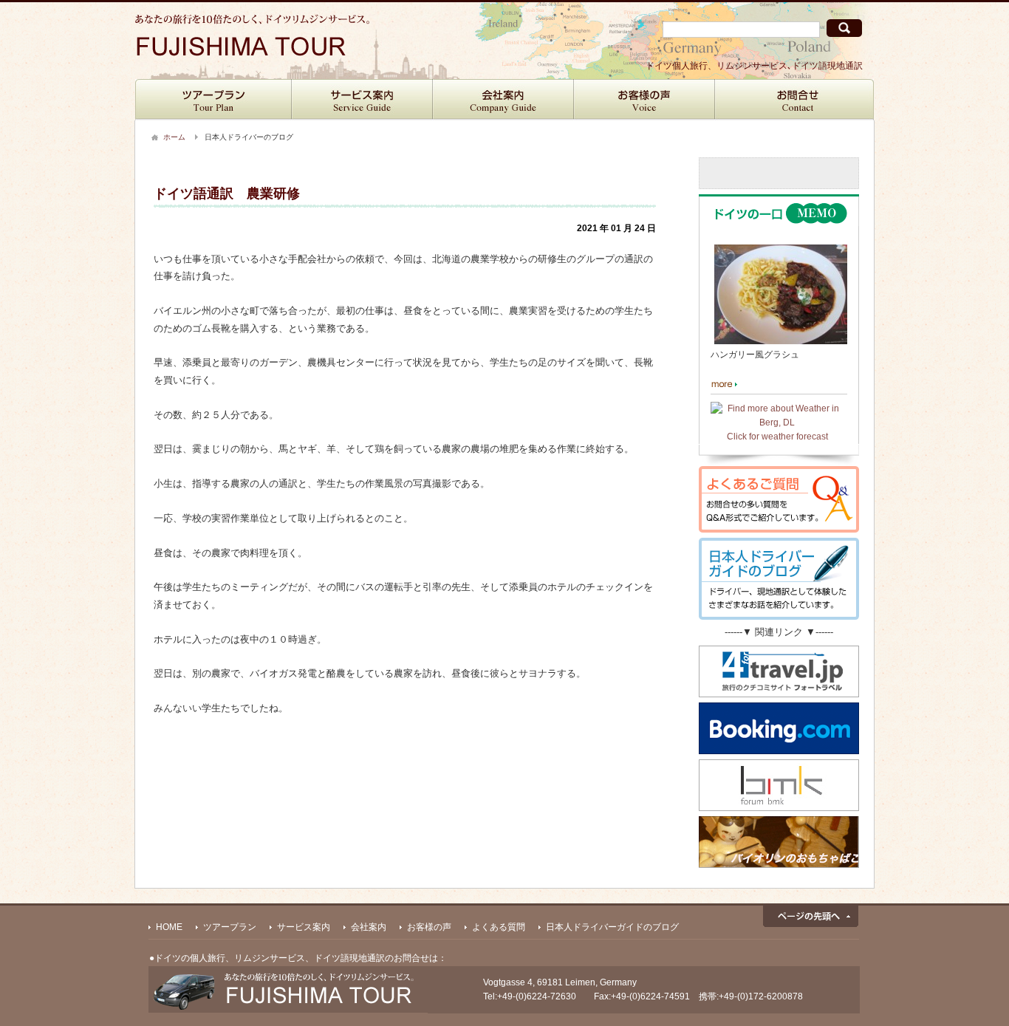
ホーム (174, 137)
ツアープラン (213, 99)
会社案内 (503, 99)
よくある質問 (498, 927)
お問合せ (794, 99)
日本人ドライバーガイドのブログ (612, 927)
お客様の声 (644, 99)
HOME (169, 927)
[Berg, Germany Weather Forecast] (777, 422)
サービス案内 (362, 99)
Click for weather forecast (777, 436)
